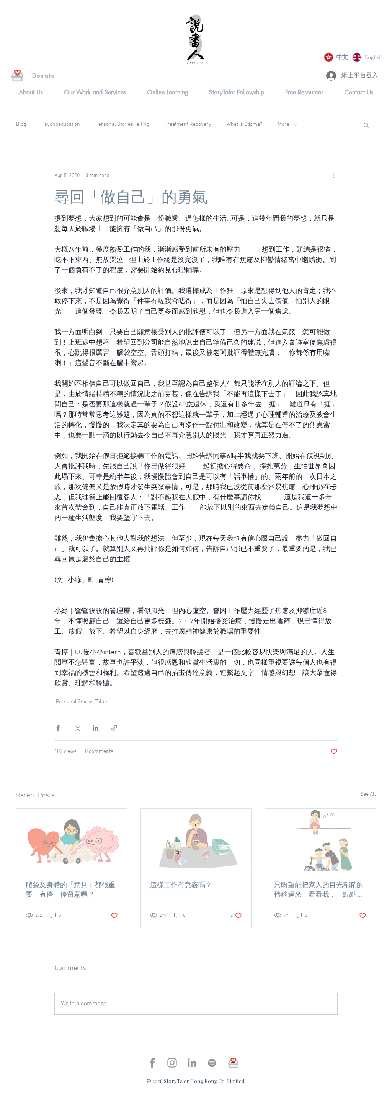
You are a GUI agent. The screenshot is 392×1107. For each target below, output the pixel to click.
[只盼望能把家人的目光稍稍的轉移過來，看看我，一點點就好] (320, 840)
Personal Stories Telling (122, 124)
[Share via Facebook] (58, 727)
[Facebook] (152, 1063)
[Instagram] (172, 1063)
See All (368, 794)
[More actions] (333, 175)
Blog (21, 124)
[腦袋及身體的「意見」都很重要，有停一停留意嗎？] (71, 840)
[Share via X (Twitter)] (76, 727)
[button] (31, 92)
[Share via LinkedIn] (95, 727)
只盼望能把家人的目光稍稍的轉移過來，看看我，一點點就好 (319, 889)
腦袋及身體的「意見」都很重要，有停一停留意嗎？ (70, 889)
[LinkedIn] (192, 1063)
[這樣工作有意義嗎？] (196, 840)
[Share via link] (114, 727)
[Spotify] (212, 1063)
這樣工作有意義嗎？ (181, 884)
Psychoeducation (60, 124)
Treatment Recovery (188, 124)
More (283, 124)
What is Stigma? (244, 124)
